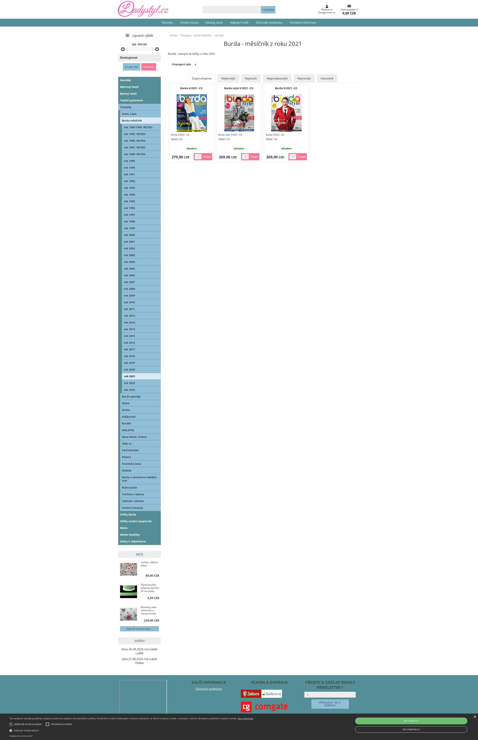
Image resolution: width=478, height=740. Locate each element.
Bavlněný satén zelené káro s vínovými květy (149, 610)
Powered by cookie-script (21, 736)
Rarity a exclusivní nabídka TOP (139, 479)
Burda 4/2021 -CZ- (191, 88)
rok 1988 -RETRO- (135, 154)
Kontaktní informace (303, 22)
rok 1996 (129, 208)
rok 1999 (129, 228)
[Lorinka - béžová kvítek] (128, 569)
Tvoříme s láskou (133, 494)
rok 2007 (129, 282)
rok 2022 (129, 383)
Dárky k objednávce (133, 541)
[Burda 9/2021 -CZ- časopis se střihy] (286, 113)
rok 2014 (129, 329)
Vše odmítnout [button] (411, 729)
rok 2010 (129, 302)
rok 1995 (129, 201)
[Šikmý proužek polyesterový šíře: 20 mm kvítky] (128, 592)
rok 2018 (129, 356)
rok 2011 (129, 309)
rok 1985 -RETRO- (135, 134)
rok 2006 (129, 275)
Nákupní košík (239, 22)
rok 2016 (129, 342)
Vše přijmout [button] (411, 720)
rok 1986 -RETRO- (135, 140)
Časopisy (125, 107)
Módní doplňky (130, 534)
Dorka (126, 410)
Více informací (245, 718)
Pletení (126, 457)
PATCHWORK (130, 450)
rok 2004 (129, 262)
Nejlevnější (228, 78)
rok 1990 (129, 167)
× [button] (474, 717)
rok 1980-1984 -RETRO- (138, 127)
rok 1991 (129, 174)
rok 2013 (129, 322)
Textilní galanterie (131, 100)
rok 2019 (129, 363)
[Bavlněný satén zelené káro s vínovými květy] (128, 614)
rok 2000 (129, 235)
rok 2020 (129, 369)
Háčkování (129, 416)
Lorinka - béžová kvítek (149, 564)
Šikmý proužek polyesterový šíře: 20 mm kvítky (150, 588)
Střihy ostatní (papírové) (136, 521)
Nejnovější (304, 78)
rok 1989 (129, 161)
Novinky (167, 22)
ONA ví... (127, 443)
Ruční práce (129, 487)
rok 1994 (129, 194)
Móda (123, 528)
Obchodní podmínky (269, 22)
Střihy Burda (128, 514)
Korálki (126, 423)
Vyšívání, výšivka (133, 501)
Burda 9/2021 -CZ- (286, 88)
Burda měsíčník (132, 120)
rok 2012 (129, 315)
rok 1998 (129, 221)
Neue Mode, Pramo (134, 437)
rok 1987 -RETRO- (135, 147)
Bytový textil (128, 93)
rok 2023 (129, 390)
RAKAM (126, 470)
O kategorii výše (181, 64)
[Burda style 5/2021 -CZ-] (239, 113)
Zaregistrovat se (326, 12)
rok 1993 (129, 188)
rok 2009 (129, 295)
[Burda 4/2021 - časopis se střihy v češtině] (192, 113)
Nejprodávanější (277, 78)
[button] (131, 730)
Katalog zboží (214, 22)
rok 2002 (129, 248)
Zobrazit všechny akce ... (139, 628)
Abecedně (327, 78)
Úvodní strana (189, 22)
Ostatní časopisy (132, 507)
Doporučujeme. (202, 78)
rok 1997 (129, 215)
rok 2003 (129, 255)
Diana (125, 403)
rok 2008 (129, 289)
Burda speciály (131, 396)
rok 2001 (129, 241)
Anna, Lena (129, 114)
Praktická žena (131, 464)
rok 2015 (129, 336)
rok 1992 (129, 181)
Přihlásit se (327, 9)
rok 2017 (129, 349)
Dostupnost (129, 58)
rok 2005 (129, 268)
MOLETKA (128, 430)
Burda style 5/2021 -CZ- (239, 88)
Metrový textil (129, 87)
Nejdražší (251, 78)
